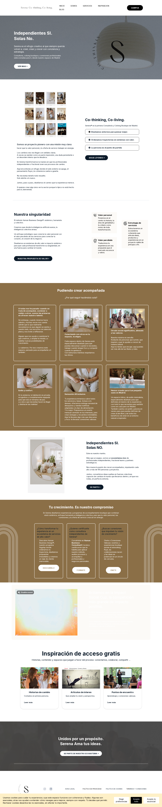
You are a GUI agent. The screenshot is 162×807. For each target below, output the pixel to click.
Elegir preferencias (121, 800)
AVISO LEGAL (70, 789)
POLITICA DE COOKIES (114, 789)
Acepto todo (136, 800)
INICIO (62, 6)
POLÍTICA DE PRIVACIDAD (92, 789)
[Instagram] (45, 789)
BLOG (61, 9)
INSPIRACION (103, 6)
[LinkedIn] (51, 789)
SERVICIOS (87, 6)
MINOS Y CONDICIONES (137, 789)
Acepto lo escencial (151, 800)
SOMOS (74, 6)
